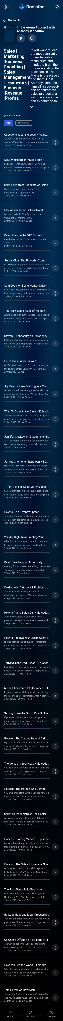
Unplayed (23, 123)
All (8, 123)
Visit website (14, 115)
